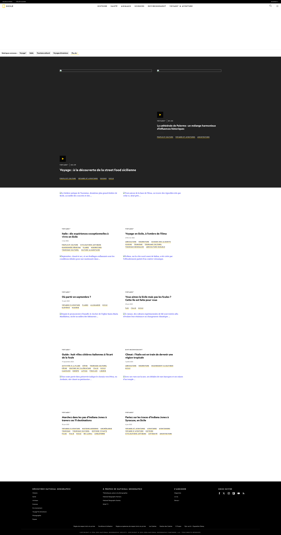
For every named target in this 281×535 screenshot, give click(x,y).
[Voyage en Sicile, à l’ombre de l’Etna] (153, 209)
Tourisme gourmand (134, 247)
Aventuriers (164, 428)
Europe (76, 371)
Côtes (85, 365)
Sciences (35, 504)
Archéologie (106, 428)
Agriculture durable (155, 247)
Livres (176, 497)
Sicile (111, 178)
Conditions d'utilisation (105, 526)
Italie (31, 53)
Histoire (149, 431)
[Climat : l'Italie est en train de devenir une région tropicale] (153, 330)
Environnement (134, 350)
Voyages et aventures (88, 178)
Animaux (35, 500)
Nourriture (96, 247)
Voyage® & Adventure (39, 512)
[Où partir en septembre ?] (90, 272)
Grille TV (105, 504)
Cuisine (103, 178)
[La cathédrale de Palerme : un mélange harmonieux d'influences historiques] (189, 94)
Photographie (36, 515)
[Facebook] (219, 494)
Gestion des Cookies (166, 526)
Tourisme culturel (43, 53)
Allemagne (95, 305)
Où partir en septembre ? (76, 296)
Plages (86, 247)
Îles (127, 308)
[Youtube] (239, 494)
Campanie (66, 371)
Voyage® (23, 53)
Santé (34, 497)
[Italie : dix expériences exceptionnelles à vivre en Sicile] (90, 209)
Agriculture (130, 242)
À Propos (178, 526)
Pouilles (93, 371)
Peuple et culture (68, 178)
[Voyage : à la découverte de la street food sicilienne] (106, 116)
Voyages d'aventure (60, 53)
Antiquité (153, 433)
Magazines (8, 1)
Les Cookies (152, 526)
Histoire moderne (90, 428)
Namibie (75, 307)
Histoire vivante (99, 431)
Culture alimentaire (90, 250)
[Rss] (243, 494)
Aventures (152, 428)
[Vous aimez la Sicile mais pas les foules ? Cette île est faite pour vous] (153, 272)
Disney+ (274, 1)
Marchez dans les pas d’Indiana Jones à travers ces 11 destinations (84, 419)
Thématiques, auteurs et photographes (115, 493)
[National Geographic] (4, 6)
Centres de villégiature (80, 368)
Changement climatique (162, 365)
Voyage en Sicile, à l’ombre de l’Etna (146, 233)
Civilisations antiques (90, 245)
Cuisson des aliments (161, 242)
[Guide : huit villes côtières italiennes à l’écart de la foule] (90, 330)
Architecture (203, 137)
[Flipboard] (234, 494)
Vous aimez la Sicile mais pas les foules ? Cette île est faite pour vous (148, 298)
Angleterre (100, 433)
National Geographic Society (112, 500)
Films (64, 433)
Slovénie (66, 307)
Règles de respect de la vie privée (84, 526)
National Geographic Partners (112, 497)
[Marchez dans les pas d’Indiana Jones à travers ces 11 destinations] (90, 392)
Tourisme (138, 244)
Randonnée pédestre (71, 247)
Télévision (21, 1)
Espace (34, 519)
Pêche (64, 368)
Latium (84, 371)
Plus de (74, 53)
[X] (224, 494)
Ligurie (103, 371)
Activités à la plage (71, 365)
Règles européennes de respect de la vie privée (131, 526)
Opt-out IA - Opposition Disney (194, 526)
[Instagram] (229, 494)
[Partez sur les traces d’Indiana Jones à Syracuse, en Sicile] (153, 392)
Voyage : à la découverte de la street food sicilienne (98, 170)
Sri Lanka (88, 433)
